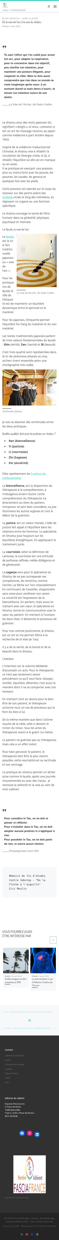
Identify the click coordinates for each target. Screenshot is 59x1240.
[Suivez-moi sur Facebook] (32, 1234)
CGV (7, 1082)
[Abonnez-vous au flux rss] (22, 1234)
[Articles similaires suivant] (53, 939)
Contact (8, 1069)
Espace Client (11, 1073)
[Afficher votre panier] (49, 6)
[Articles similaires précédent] (45, 939)
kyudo (10, 236)
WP (17, 1226)
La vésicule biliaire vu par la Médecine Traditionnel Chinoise (42, 982)
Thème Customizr (47, 1226)
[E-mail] (27, 1234)
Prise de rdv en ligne (14, 1064)
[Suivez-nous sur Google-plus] (37, 1234)
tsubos (6, 197)
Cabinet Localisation (14, 1055)
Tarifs (7, 1060)
